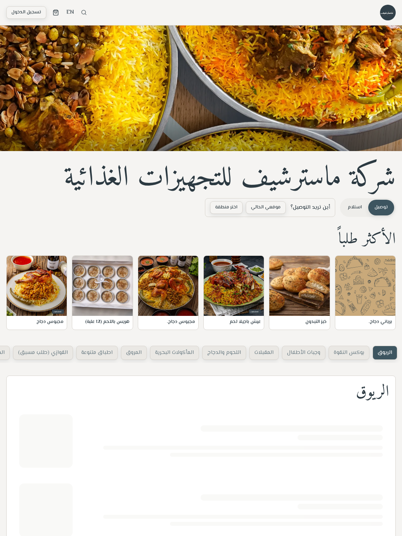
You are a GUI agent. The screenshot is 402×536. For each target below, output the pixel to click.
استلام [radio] (355, 207)
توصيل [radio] (381, 207)
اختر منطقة (226, 207)
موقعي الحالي (266, 207)
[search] (84, 12)
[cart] (55, 12)
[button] (365, 292)
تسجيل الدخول (26, 12)
